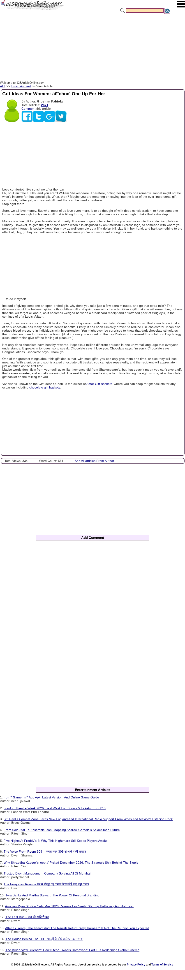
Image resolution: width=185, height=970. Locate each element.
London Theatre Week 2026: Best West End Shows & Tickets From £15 (55, 808)
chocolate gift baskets (44, 387)
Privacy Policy (136, 964)
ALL (2, 86)
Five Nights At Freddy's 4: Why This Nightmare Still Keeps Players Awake (56, 840)
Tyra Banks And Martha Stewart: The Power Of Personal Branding (52, 895)
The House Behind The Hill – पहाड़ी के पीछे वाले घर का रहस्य (44, 939)
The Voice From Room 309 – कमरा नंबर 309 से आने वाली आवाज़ (45, 851)
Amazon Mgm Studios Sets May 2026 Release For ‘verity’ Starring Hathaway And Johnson (69, 906)
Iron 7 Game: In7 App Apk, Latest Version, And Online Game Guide (51, 797)
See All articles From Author (94, 461)
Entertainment (21, 86)
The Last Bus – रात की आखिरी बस (27, 917)
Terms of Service (162, 964)
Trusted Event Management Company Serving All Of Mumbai (47, 873)
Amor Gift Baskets (99, 384)
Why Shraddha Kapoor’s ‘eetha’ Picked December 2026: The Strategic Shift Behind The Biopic (71, 862)
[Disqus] (92, 603)
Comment (28, 108)
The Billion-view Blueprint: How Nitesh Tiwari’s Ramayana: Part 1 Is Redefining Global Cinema (72, 950)
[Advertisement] (92, 48)
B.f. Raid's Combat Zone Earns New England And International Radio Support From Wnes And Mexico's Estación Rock (88, 819)
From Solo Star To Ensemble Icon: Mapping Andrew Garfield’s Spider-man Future (62, 830)
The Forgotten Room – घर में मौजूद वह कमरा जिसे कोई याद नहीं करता (46, 884)
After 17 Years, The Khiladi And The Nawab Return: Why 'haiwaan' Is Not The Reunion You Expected (77, 928)
